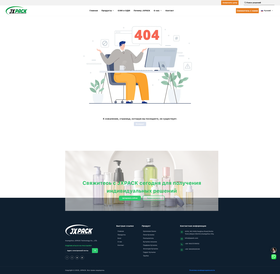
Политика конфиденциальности (202, 270)
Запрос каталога (153, 198)
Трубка (146, 256)
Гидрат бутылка (149, 252)
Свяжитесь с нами (247, 10)
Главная (121, 231)
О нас (120, 242)
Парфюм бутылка (150, 245)
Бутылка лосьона (150, 242)
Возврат (140, 124)
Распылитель (148, 238)
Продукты (122, 235)
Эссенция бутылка (150, 249)
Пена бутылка (148, 235)
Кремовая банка (149, 231)
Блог (119, 238)
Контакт (121, 245)
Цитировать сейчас (130, 198)
